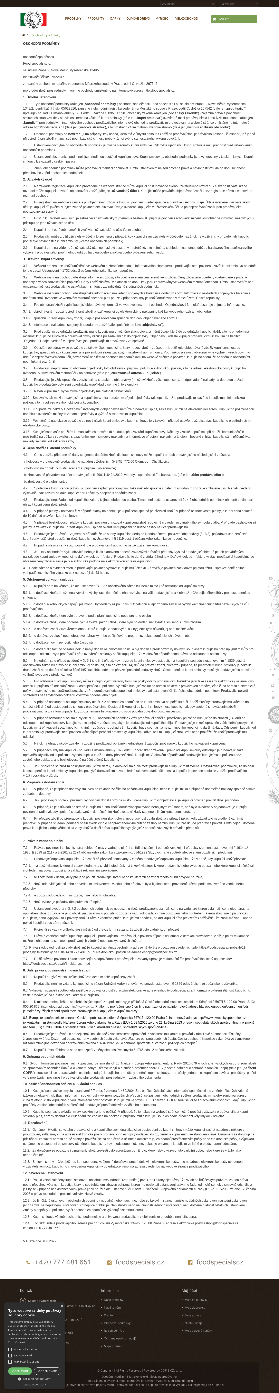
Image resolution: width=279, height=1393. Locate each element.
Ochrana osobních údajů (120, 1338)
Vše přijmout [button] (20, 1371)
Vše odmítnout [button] (47, 1371)
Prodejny (73, 18)
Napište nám (112, 1307)
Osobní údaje (193, 1323)
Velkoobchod (186, 18)
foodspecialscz (219, 1262)
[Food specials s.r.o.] (38, 19)
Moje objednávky (196, 1299)
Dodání (108, 1315)
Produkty (95, 18)
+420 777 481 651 (62, 1262)
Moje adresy (193, 1315)
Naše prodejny (113, 1299)
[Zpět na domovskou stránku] (23, 35)
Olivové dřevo (138, 18)
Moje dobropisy (195, 1307)
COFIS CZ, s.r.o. (171, 1370)
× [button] (61, 1306)
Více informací (16, 1342)
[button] (34, 1379)
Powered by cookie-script (35, 1384)
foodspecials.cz (140, 1262)
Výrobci (162, 18)
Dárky (115, 18)
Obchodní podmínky (117, 1323)
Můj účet (190, 1291)
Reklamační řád (114, 1330)
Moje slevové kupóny (199, 1330)
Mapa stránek (113, 1346)
